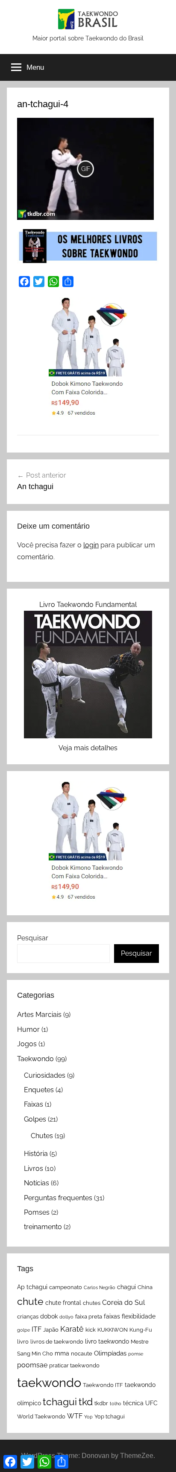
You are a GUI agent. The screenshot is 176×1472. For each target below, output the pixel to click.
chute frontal (63, 1302)
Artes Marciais (39, 1015)
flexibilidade (138, 1316)
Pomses (37, 1212)
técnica (133, 1403)
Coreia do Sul (123, 1302)
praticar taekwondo (74, 1365)
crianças (27, 1316)
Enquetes (39, 1090)
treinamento (43, 1227)
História (36, 1154)
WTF (74, 1416)
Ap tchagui (32, 1287)
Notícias (36, 1183)
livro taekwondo (107, 1341)
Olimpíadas (110, 1353)
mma (62, 1353)
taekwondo (49, 1382)
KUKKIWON (112, 1330)
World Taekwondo (41, 1416)
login (91, 545)
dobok (49, 1316)
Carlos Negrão (99, 1287)
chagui (126, 1287)
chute (30, 1301)
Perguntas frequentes (58, 1198)
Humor (28, 1029)
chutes (91, 1303)
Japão (51, 1330)
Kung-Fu (140, 1330)
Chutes (42, 1136)
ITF (36, 1329)
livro (23, 1341)
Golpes (35, 1119)
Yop (88, 1416)
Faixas (33, 1104)
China (145, 1287)
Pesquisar (32, 938)
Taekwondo (35, 1059)
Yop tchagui (109, 1416)
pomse (135, 1353)
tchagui (60, 1401)
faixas (112, 1316)
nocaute (81, 1353)
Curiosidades (44, 1075)
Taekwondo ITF (103, 1385)
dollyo (66, 1316)
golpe (23, 1329)
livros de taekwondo (56, 1341)
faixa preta (88, 1316)
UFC (151, 1403)
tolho (115, 1403)
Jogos (27, 1044)
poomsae (32, 1365)
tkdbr (101, 1403)
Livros (33, 1169)
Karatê (72, 1328)
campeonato (65, 1287)
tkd (86, 1401)
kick (90, 1330)
